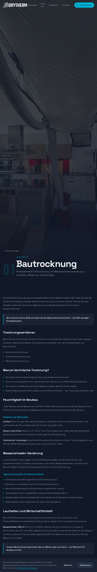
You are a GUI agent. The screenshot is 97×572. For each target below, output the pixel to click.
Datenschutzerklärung (27, 568)
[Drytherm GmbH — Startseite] (15, 5)
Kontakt (65, 5)
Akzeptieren (85, 565)
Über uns (43, 5)
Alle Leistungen (12, 251)
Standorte (53, 5)
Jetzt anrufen (85, 5)
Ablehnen (68, 565)
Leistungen (32, 5)
